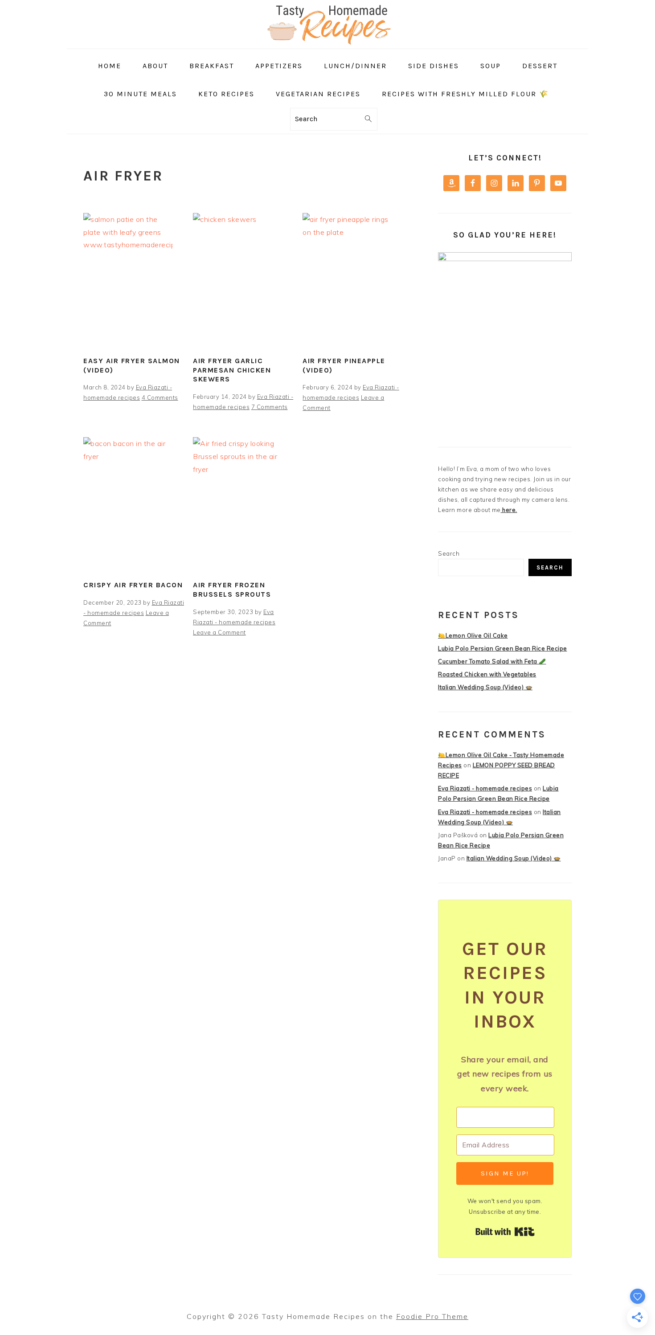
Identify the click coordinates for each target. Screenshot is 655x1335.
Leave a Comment (219, 632)
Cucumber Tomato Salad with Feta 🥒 (492, 661)
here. (509, 509)
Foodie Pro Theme (432, 1316)
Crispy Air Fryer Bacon (133, 585)
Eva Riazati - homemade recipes (485, 788)
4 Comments (160, 397)
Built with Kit (505, 1232)
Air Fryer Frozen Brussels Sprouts (232, 589)
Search (448, 553)
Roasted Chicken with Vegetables (487, 674)
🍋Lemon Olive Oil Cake (473, 635)
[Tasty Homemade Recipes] (327, 42)
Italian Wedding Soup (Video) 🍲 (485, 687)
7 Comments (269, 406)
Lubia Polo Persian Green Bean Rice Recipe (502, 648)
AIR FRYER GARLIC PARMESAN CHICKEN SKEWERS (232, 370)
